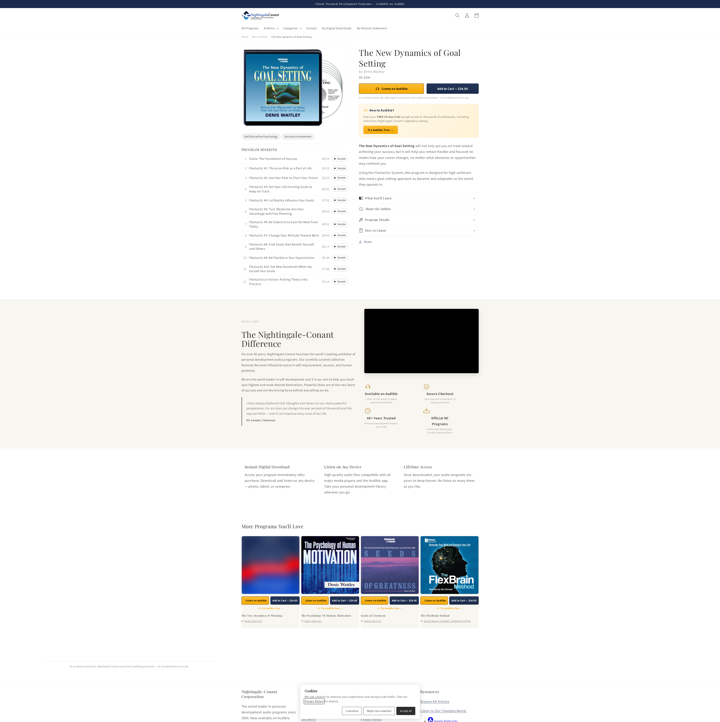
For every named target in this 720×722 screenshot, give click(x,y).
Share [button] (368, 242)
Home (245, 36)
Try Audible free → (272, 608)
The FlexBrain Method (434, 615)
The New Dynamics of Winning (262, 615)
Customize (352, 711)
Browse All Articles (434, 701)
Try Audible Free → (380, 130)
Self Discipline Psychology (261, 136)
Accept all (406, 711)
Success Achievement (298, 136)
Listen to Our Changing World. (443, 710)
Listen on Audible (395, 88)
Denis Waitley (260, 36)
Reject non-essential (379, 711)
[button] (271, 28)
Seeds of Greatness (373, 615)
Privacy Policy (314, 701)
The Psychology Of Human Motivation (326, 615)
